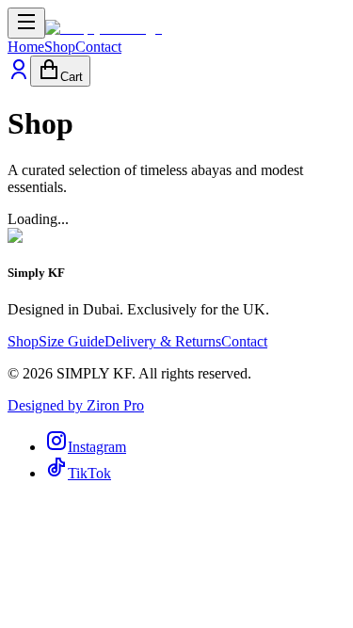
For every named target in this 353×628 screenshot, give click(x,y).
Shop (59, 47)
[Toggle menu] (26, 23)
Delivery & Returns (162, 341)
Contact (98, 47)
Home (26, 47)
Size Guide (71, 341)
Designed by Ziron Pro (76, 405)
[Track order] (19, 76)
